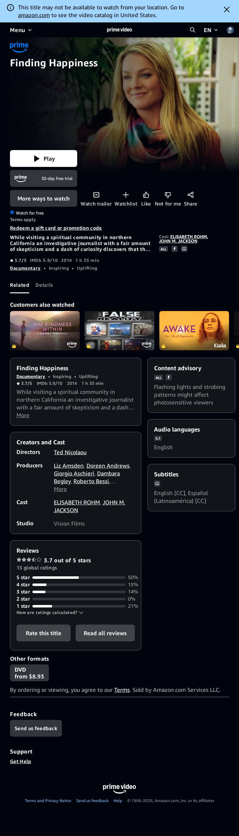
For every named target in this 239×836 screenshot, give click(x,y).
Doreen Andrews (108, 465)
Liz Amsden (69, 465)
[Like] (146, 195)
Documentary (25, 268)
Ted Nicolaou (70, 452)
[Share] (191, 195)
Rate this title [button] (43, 633)
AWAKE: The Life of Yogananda (194, 330)
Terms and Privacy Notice (48, 800)
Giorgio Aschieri (74, 473)
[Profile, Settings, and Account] (230, 30)
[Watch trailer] (96, 195)
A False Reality (119, 330)
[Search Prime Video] (193, 30)
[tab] (19, 284)
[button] (43, 158)
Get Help (20, 761)
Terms (122, 689)
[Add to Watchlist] (126, 195)
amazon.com (34, 15)
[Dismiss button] (227, 9)
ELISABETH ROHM (188, 236)
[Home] (119, 29)
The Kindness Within (45, 330)
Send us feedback (92, 800)
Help (118, 800)
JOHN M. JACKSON (178, 240)
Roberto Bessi (91, 481)
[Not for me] (168, 195)
